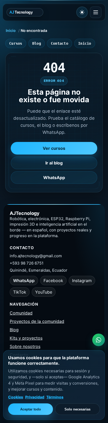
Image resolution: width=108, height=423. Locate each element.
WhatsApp (54, 177)
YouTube (43, 292)
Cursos (15, 43)
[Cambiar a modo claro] (82, 12)
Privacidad (34, 397)
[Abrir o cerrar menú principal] (95, 12)
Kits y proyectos (26, 338)
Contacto (59, 43)
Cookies (15, 397)
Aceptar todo (30, 409)
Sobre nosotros (25, 346)
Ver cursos (54, 148)
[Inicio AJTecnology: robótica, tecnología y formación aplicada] (40, 12)
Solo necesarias (77, 409)
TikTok (19, 292)
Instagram (82, 280)
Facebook (53, 280)
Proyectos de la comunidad (37, 321)
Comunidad (21, 313)
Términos (54, 397)
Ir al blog (54, 162)
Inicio (11, 30)
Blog (36, 43)
